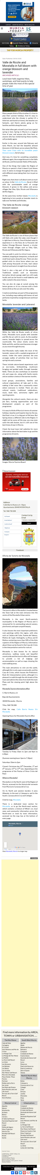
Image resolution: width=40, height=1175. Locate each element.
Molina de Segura (7, 1131)
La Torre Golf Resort (8, 1063)
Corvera (4, 1120)
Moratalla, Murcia (11, 855)
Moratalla (32, 199)
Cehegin (23, 1091)
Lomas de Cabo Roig (27, 1151)
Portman (5, 1084)
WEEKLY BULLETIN (29, 28)
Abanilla (4, 1109)
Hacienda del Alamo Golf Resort (28, 1062)
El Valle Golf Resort (8, 1122)
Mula (22, 1101)
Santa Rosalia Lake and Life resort (9, 1094)
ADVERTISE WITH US (17, 28)
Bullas (23, 1084)
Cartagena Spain (6, 1158)
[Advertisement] (20, 946)
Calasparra (24, 1087)
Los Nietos (5, 1072)
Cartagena (5, 1049)
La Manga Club (7, 1057)
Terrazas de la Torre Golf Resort (10, 1098)
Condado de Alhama (27, 1057)
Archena (4, 1116)
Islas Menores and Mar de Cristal (10, 1054)
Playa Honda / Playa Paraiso (8, 1081)
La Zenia (23, 1149)
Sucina (4, 1141)
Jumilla (23, 1097)
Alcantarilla (6, 1114)
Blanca (4, 1118)
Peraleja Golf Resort (8, 1137)
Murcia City (6, 1135)
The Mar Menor (10, 1044)
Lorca (22, 1065)
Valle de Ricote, (21, 186)
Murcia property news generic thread (12, 1164)
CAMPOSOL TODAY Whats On (11, 1157)
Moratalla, (6, 810)
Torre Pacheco (6, 1101)
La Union (5, 1065)
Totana (23, 1076)
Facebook (20, 554)
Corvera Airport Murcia (8, 1161)
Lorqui (4, 1128)
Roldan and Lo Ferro (8, 1087)
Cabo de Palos (6, 1047)
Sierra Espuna (25, 1074)
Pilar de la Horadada (8, 1078)
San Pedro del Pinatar (9, 1091)
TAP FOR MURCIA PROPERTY (20, 54)
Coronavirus (5, 1160)
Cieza (22, 1093)
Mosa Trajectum (7, 1133)
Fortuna (23, 1095)
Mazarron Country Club (28, 1134)
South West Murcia (29, 1044)
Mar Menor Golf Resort (9, 1076)
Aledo (22, 1049)
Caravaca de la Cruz (27, 1089)
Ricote (4, 1139)
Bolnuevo (24, 1053)
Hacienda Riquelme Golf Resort (9, 1125)
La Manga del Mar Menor (10, 1059)
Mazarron (24, 1068)
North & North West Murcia (29, 1080)
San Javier (5, 1089)
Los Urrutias (6, 1074)
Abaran (4, 1112)
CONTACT (8, 28)
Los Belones (6, 1070)
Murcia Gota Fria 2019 (8, 1162)
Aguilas (23, 1047)
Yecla (22, 1103)
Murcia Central (10, 1106)
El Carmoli (5, 1051)
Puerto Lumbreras (26, 1072)
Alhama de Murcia (26, 1051)
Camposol (24, 1055)
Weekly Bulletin (6, 1165)
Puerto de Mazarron (27, 1070)
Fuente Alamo (25, 1059)
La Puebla (5, 1061)
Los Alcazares (6, 1068)
